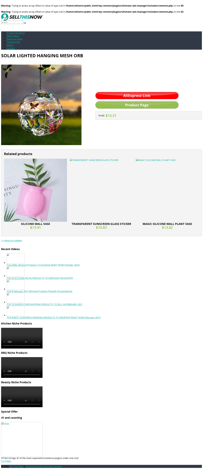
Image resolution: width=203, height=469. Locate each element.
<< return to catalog (11, 240)
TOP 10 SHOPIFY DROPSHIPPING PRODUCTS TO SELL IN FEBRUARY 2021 (44, 304)
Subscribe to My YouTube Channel (43, 466)
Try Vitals (6, 461)
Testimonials (13, 42)
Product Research (16, 32)
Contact (11, 48)
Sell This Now (16, 466)
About (10, 45)
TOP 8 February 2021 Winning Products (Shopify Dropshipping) (39, 291)
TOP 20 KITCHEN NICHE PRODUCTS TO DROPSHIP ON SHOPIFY (40, 278)
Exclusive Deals (14, 39)
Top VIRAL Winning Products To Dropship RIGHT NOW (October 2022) (43, 265)
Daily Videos (13, 35)
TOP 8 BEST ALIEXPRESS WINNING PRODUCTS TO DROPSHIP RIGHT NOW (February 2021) (54, 317)
